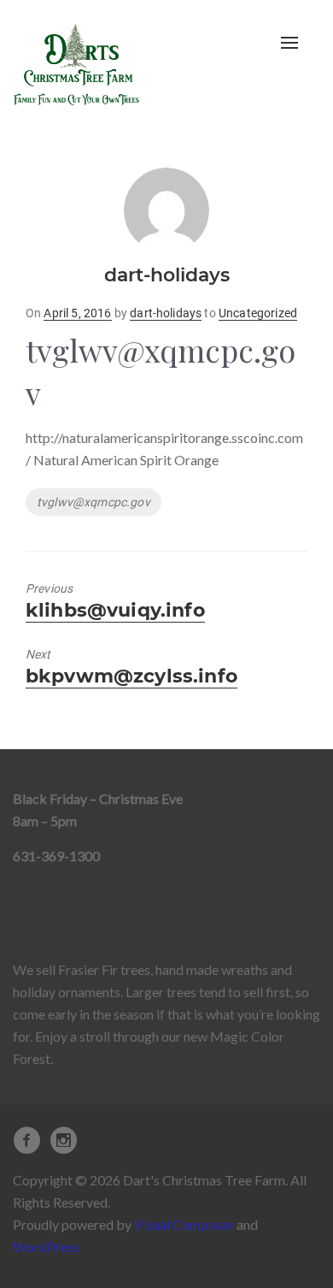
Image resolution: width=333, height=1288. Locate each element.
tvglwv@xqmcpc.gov (93, 502)
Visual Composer (184, 1224)
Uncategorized (258, 313)
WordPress (46, 1246)
